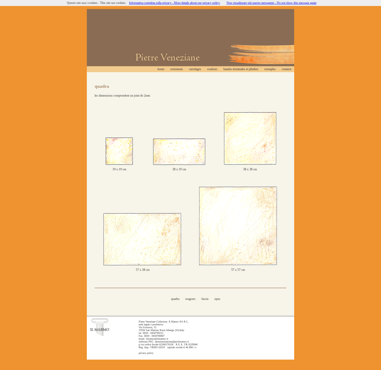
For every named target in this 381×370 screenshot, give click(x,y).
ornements (176, 69)
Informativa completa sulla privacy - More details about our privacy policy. (174, 3)
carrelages (195, 69)
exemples (270, 69)
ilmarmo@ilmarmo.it (157, 338)
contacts (287, 69)
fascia (204, 299)
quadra (175, 299)
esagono (190, 299)
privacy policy (146, 353)
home (161, 69)
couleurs (212, 69)
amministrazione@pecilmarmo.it (172, 341)
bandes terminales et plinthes (240, 69)
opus (217, 299)
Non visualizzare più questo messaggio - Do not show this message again (271, 3)
